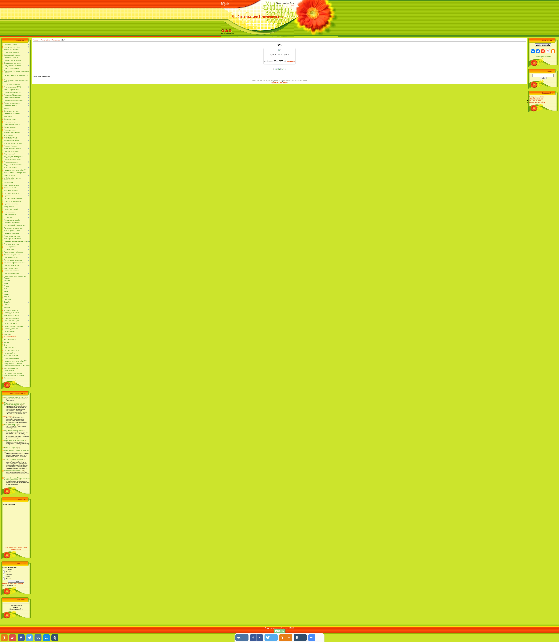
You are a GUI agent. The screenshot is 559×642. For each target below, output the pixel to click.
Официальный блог (536, 97)
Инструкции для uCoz (537, 102)
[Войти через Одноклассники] (553, 51)
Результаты (6, 583)
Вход (285, 82)
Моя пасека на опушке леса (14, 397)
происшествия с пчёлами (13, 459)
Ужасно (8, 579)
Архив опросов (17, 583)
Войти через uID (543, 45)
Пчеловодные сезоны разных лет (16, 450)
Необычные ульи (10, 447)
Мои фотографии (10, 425)
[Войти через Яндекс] (543, 51)
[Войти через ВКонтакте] (533, 51)
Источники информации (13, 430)
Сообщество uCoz (536, 98)
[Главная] (222, 32)
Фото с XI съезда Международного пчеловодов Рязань (17, 479)
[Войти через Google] (548, 51)
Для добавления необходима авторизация (16, 548)
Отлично (9, 569)
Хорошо (9, 572)
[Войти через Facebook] (538, 51)
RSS (292, 5)
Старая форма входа (543, 57)
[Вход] (230, 32)
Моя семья (8, 416)
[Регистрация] (226, 32)
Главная (36, 40)
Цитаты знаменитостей (12, 471)
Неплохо (9, 574)
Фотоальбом (45, 40)
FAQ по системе (535, 100)
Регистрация (277, 82)
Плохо (8, 576)
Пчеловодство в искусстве (14, 440)
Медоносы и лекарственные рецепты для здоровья (14, 404)
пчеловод (291, 61)
